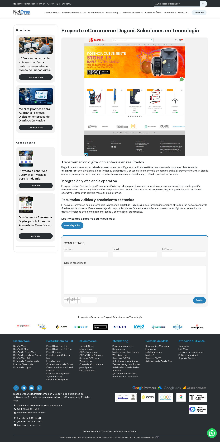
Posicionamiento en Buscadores (122, 347)
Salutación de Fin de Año (158, 361)
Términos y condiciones (191, 352)
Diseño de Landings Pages (27, 355)
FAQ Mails (183, 349)
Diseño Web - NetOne (70, 437)
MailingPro (150, 355)
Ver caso (36, 185)
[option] (23, 326)
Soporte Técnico (187, 358)
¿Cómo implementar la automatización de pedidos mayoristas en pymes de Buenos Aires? (35, 64)
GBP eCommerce (88, 352)
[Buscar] (203, 4)
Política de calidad (188, 355)
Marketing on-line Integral (125, 352)
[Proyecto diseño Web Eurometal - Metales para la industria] (36, 158)
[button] (157, 437)
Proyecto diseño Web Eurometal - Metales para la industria (33, 175)
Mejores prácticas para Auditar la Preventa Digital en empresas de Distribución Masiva (34, 114)
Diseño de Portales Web (26, 361)
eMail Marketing (153, 352)
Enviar (199, 300)
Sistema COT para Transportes (89, 360)
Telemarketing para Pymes (126, 364)
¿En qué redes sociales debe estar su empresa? (125, 375)
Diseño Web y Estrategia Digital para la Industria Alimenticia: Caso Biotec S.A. (35, 223)
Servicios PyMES (121, 358)
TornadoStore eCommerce (86, 347)
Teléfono (167, 249)
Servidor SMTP (153, 358)
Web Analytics (120, 355)
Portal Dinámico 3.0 (73, 12)
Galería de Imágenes (57, 379)
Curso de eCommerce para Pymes (91, 366)
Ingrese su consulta (75, 263)
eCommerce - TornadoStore (95, 437)
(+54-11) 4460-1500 (60, 3)
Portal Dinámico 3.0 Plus (59, 349)
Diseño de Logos (22, 367)
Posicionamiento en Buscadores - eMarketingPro (133, 437)
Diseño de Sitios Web (24, 352)
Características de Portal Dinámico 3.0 (59, 369)
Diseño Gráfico (21, 349)
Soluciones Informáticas (125, 361)
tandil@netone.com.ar (29, 425)
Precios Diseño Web (23, 364)
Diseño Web (19, 345)
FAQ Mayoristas (87, 370)
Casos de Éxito (153, 12)
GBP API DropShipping (91, 355)
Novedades (170, 12)
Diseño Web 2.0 (21, 358)
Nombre (68, 249)
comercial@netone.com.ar (30, 3)
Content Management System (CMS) (58, 375)
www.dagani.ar (72, 225)
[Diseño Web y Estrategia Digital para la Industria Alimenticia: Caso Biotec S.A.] (36, 204)
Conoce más (36, 76)
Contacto (183, 345)
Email (116, 249)
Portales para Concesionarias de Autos (59, 363)
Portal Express (54, 352)
